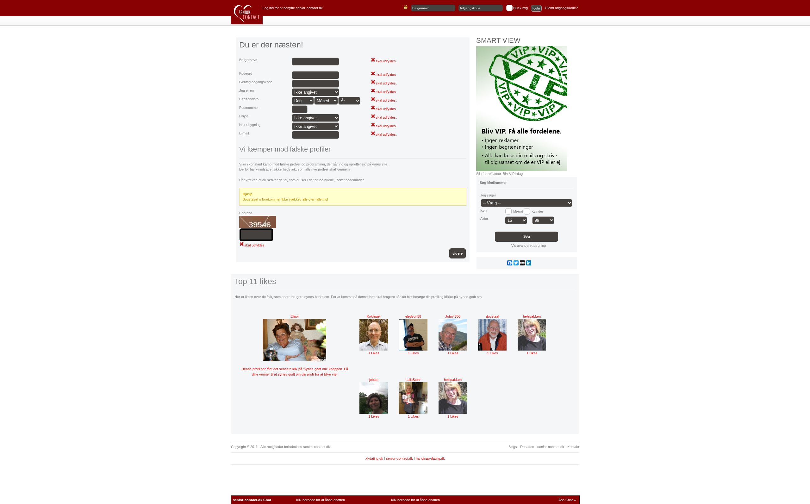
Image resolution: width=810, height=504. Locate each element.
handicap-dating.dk (430, 458)
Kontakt (573, 447)
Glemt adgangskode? (561, 8)
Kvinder (537, 211)
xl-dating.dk (374, 458)
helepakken (532, 316)
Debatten (527, 447)
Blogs (512, 447)
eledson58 (413, 316)
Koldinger (374, 316)
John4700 (452, 316)
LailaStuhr (413, 380)
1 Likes (373, 353)
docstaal (492, 316)
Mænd (518, 211)
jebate (373, 380)
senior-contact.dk (550, 447)
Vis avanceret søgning (528, 245)
